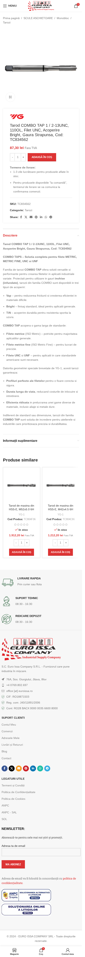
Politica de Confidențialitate (18, 792)
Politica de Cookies (13, 798)
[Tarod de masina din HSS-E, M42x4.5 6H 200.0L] (60, 485)
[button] (21, 552)
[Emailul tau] (31, 217)
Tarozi (6, 22)
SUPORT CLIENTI (13, 717)
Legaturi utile (13, 778)
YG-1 (22, 514)
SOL (4, 819)
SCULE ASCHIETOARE (38, 18)
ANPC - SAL (9, 812)
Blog (4, 751)
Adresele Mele (11, 738)
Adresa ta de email (13, 845)
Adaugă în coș (42, 157)
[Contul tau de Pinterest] (36, 217)
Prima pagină (11, 18)
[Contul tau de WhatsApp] (45, 217)
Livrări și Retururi (12, 744)
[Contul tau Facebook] (21, 217)
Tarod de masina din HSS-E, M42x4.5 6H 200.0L (60, 509)
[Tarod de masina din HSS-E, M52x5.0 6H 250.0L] (21, 485)
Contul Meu (9, 724)
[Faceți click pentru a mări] (10, 97)
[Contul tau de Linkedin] (41, 217)
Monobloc (63, 18)
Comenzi (7, 731)
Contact (6, 758)
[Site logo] (41, 5)
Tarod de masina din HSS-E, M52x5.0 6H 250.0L (21, 509)
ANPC (5, 805)
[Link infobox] (41, 582)
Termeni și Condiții (13, 785)
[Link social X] (25, 217)
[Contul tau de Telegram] (50, 217)
